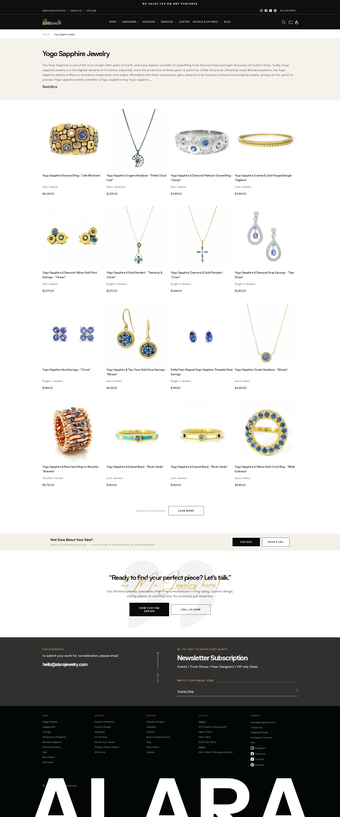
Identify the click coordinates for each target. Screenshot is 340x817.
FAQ (253, 742)
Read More (49, 86)
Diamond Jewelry (51, 747)
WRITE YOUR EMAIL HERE (195, 680)
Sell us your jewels (105, 742)
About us (76, 10)
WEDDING (148, 22)
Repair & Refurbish (104, 721)
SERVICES (167, 22)
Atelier (91, 10)
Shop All (46, 34)
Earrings (46, 731)
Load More (186, 510)
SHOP (113, 22)
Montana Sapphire (52, 742)
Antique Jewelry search (107, 747)
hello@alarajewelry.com (64, 664)
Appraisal (100, 731)
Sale (44, 752)
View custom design (149, 609)
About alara (152, 747)
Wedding (151, 726)
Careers (150, 752)
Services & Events (53, 10)
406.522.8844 (288, 10)
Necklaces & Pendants (54, 736)
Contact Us (256, 727)
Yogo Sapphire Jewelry (64, 34)
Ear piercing (101, 736)
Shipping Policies (259, 732)
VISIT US (203, 715)
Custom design (103, 726)
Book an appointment (158, 736)
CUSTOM (184, 22)
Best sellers (48, 757)
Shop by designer (155, 721)
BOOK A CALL (276, 542)
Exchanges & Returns (262, 737)
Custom (150, 731)
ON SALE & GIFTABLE (206, 22)
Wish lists (100, 752)
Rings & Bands (50, 721)
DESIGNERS (129, 22)
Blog (227, 22)
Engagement (48, 726)
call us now (190, 609)
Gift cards (47, 762)
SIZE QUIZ (246, 542)
